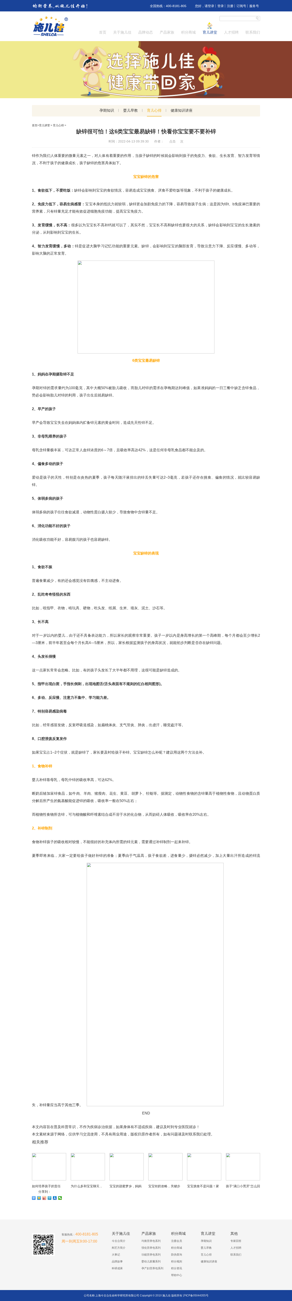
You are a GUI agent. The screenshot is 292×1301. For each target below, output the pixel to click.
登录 (220, 6)
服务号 (254, 6)
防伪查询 (176, 1254)
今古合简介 (118, 1241)
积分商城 (188, 32)
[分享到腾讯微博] (50, 1198)
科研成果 (117, 1268)
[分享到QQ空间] (39, 1198)
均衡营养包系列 (151, 1241)
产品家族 (167, 32)
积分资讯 (176, 1268)
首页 (102, 32)
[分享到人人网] (55, 1198)
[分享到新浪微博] (44, 1198)
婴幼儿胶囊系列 (151, 1261)
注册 (230, 6)
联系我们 (252, 32)
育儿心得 (154, 110)
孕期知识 (106, 110)
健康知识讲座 (182, 110)
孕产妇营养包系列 (152, 1268)
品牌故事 (117, 1261)
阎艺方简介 (118, 1247)
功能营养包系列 (151, 1254)
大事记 (116, 1254)
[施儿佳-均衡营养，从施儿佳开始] (50, 35)
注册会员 (176, 1241)
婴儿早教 (130, 110)
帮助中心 (176, 1275)
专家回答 (235, 1241)
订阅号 (241, 6)
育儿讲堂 (210, 32)
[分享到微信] (60, 1198)
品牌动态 (145, 32)
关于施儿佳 (122, 32)
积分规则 (176, 1261)
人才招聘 (231, 32)
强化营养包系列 (151, 1247)
